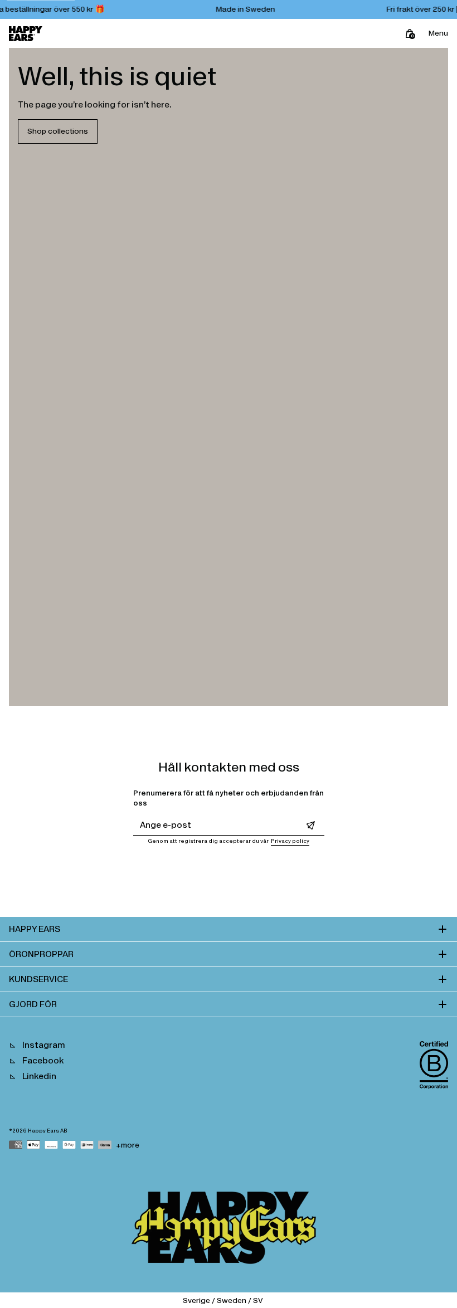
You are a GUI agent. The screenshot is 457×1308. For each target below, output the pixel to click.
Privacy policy (290, 841)
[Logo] (25, 33)
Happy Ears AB (47, 1131)
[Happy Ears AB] (228, 1231)
